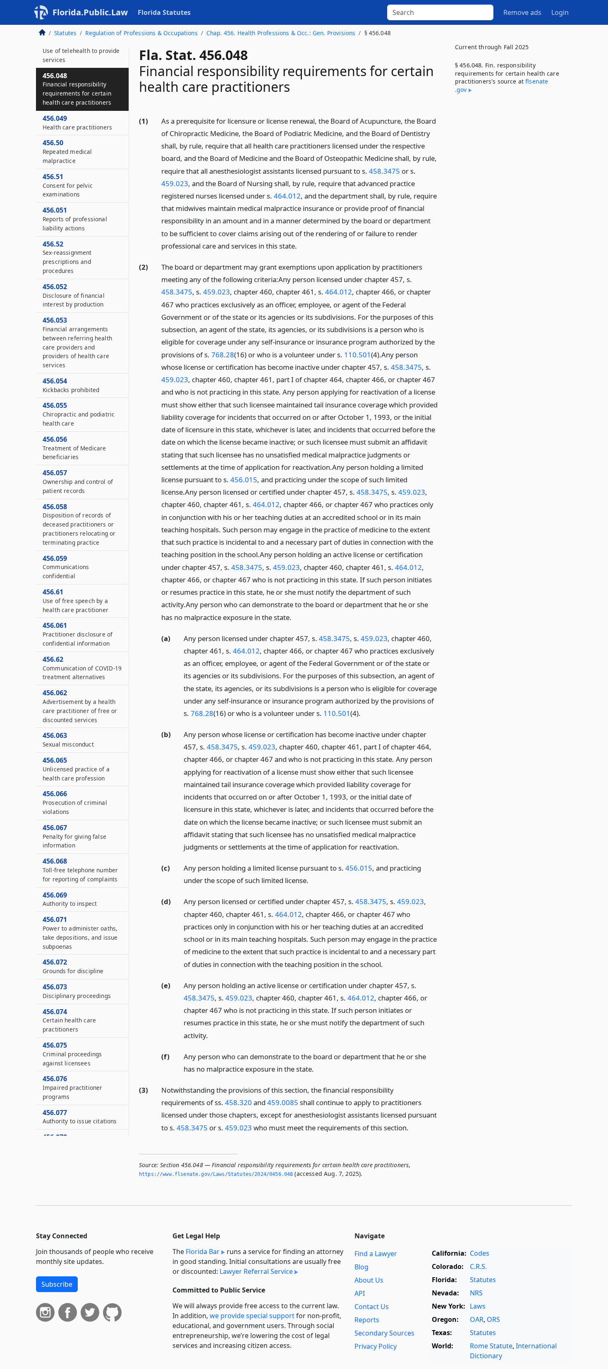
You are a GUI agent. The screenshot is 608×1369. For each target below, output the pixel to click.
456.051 (75, 219)
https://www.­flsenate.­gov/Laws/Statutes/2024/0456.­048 (216, 1174)
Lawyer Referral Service (256, 1271)
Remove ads (522, 12)
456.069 (70, 899)
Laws (478, 1306)
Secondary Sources (384, 1333)
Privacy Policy (375, 1346)
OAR (477, 1319)
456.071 (80, 932)
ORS (493, 1319)
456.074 (69, 1020)
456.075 (72, 1054)
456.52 (67, 257)
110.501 (357, 354)
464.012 (287, 196)
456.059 (66, 567)
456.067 (74, 836)
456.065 (76, 769)
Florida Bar (203, 1251)
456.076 (72, 1087)
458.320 (238, 1102)
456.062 (80, 705)
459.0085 (282, 1102)
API (359, 1293)
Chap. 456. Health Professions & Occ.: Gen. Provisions (280, 33)
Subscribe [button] (56, 1284)
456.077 (80, 1116)
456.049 (77, 122)
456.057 (78, 481)
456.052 (74, 295)
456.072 (73, 966)
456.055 (79, 414)
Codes (479, 1253)
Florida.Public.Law (90, 12)
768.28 (222, 354)
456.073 (77, 991)
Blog (361, 1266)
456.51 (68, 185)
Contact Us (371, 1306)
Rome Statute (491, 1345)
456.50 (67, 151)
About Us (368, 1280)
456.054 (71, 385)
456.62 (82, 668)
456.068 (80, 870)
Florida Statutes (164, 12)
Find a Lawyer (375, 1253)
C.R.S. (478, 1266)
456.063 (68, 739)
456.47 (81, 50)
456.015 (243, 479)
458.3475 (384, 171)
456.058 (79, 524)
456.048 (77, 88)
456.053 (77, 342)
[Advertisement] (510, 237)
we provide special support (252, 1315)
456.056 (74, 448)
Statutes (65, 33)
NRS (476, 1292)
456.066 (75, 802)
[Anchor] (301, 245)
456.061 (78, 634)
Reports (366, 1319)
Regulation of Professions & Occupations (141, 33)
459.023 (174, 183)
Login (560, 12)
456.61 (75, 600)
